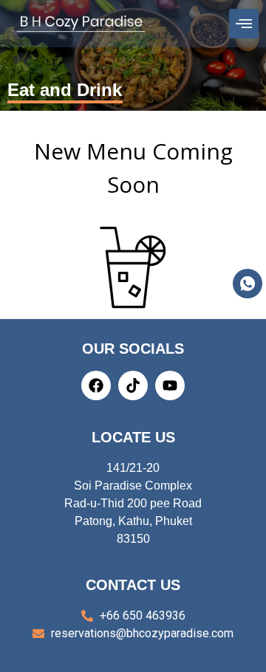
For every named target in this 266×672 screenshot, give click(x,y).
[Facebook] (96, 385)
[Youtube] (170, 385)
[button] (243, 23)
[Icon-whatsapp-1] (247, 283)
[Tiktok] (133, 385)
